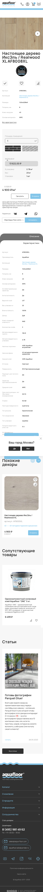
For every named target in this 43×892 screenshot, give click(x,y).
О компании (7, 794)
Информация (8, 807)
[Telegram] (25, 213)
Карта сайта (21, 871)
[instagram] (21, 856)
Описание (34, 236)
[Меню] (39, 4)
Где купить (20, 196)
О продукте (7, 800)
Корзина (34, 3)
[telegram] (13, 856)
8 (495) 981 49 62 (13, 826)
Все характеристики (9, 122)
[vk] (30, 856)
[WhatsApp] (36, 213)
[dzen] (38, 856)
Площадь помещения (13, 136)
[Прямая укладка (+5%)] (13, 148)
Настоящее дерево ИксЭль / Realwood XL (29, 96)
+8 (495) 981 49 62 (22, 4)
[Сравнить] (38, 83)
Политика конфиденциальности (21, 865)
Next (38, 460)
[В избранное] (21, 83)
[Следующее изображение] (37, 33)
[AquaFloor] (9, 4)
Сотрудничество (10, 814)
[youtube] (5, 856)
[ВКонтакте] (15, 213)
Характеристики (31, 243)
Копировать (33, 220)
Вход (27, 4)
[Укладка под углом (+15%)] (30, 148)
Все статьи (13, 751)
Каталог (6, 787)
